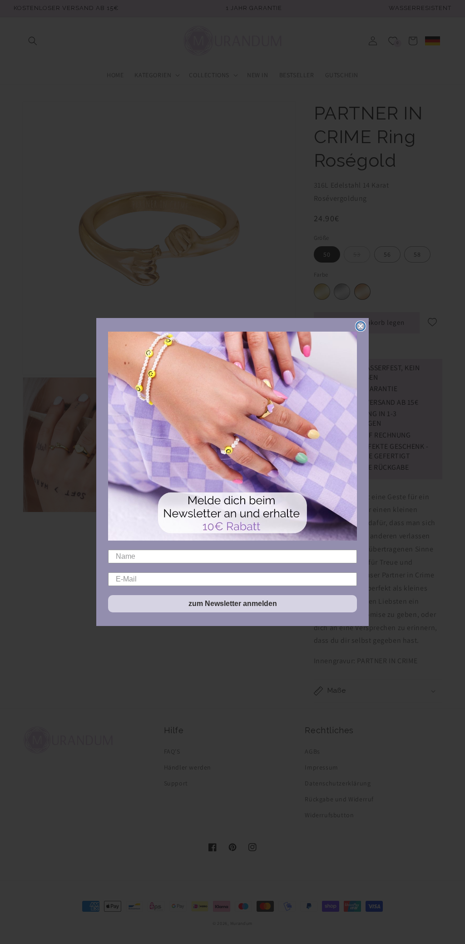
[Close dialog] (360, 326)
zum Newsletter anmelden (232, 603)
